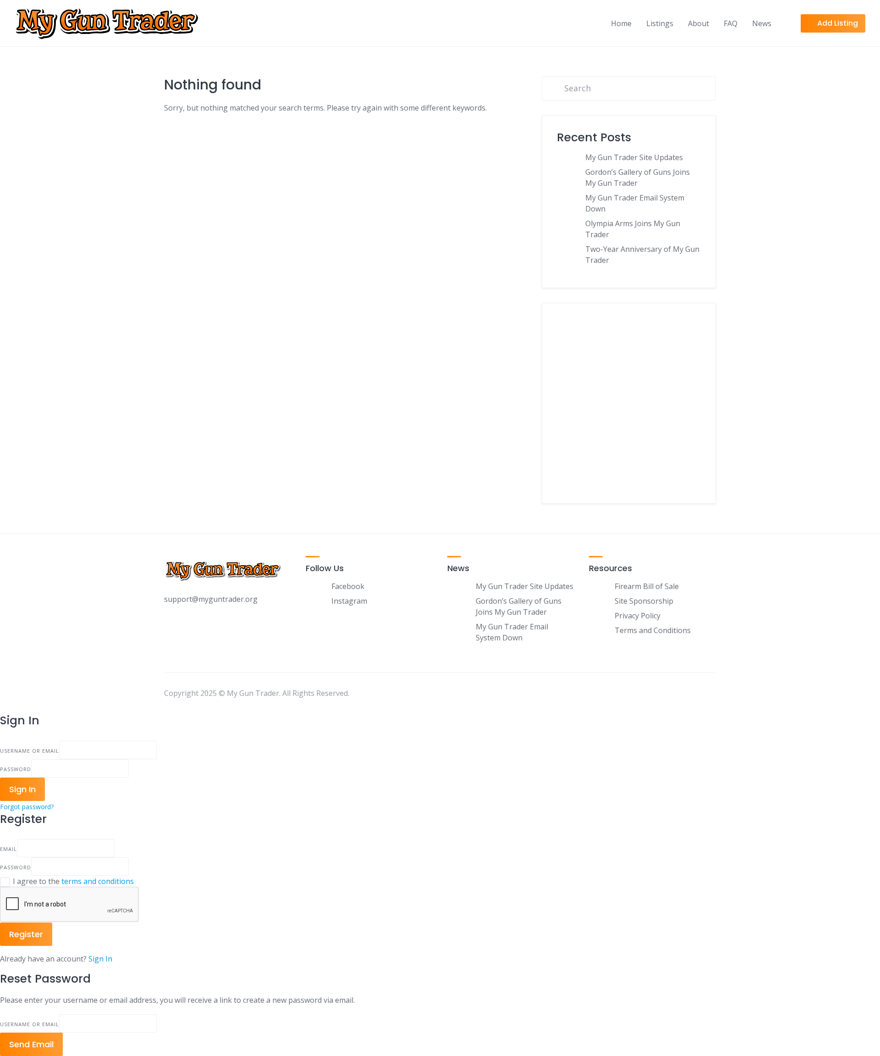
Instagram (349, 601)
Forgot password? (27, 806)
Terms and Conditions (653, 630)
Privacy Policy (637, 616)
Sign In (100, 959)
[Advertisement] (629, 410)
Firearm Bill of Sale (647, 586)
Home (621, 23)
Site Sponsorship (644, 601)
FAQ (730, 23)
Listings (659, 23)
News (761, 23)
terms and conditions (97, 881)
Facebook (347, 586)
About (698, 23)
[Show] (131, 768)
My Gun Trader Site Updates (634, 157)
